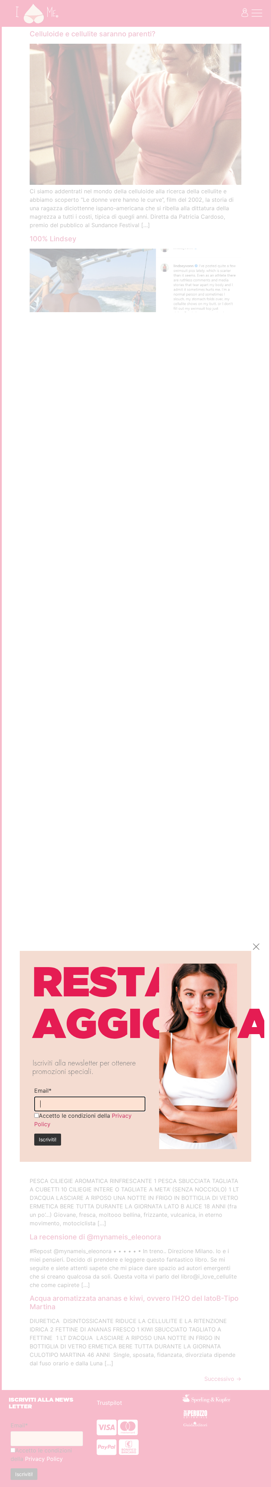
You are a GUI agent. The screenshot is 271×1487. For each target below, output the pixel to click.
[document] (135, 743)
